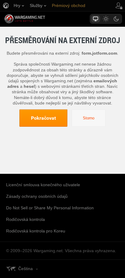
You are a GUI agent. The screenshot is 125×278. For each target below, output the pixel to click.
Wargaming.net (35, 18)
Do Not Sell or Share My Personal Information (50, 207)
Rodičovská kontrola (25, 219)
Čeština (25, 268)
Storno (88, 118)
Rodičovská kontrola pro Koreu (35, 230)
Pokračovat (43, 118)
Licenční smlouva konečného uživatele (43, 184)
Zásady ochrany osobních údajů (37, 196)
